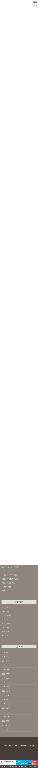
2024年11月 (6, 682)
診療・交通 (5, 631)
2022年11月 (6, 704)
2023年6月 (5, 699)
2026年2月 (5, 661)
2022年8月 (5, 708)
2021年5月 (5, 717)
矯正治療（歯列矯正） (9, 583)
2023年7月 (5, 695)
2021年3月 (5, 721)
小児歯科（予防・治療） (10, 575)
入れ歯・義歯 (6, 587)
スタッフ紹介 (6, 616)
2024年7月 (5, 687)
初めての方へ (6, 612)
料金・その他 (6, 623)
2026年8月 (5, 653)
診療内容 (5, 620)
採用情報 (5, 635)
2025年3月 (5, 678)
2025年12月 (6, 665)
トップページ (6, 608)
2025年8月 (5, 670)
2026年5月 (5, 657)
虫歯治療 (5, 591)
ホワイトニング (7, 571)
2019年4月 (5, 729)
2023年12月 (6, 691)
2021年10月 (6, 712)
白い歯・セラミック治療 (10, 567)
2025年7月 (5, 674)
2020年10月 (6, 725)
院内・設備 (5, 627)
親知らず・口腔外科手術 (10, 579)
